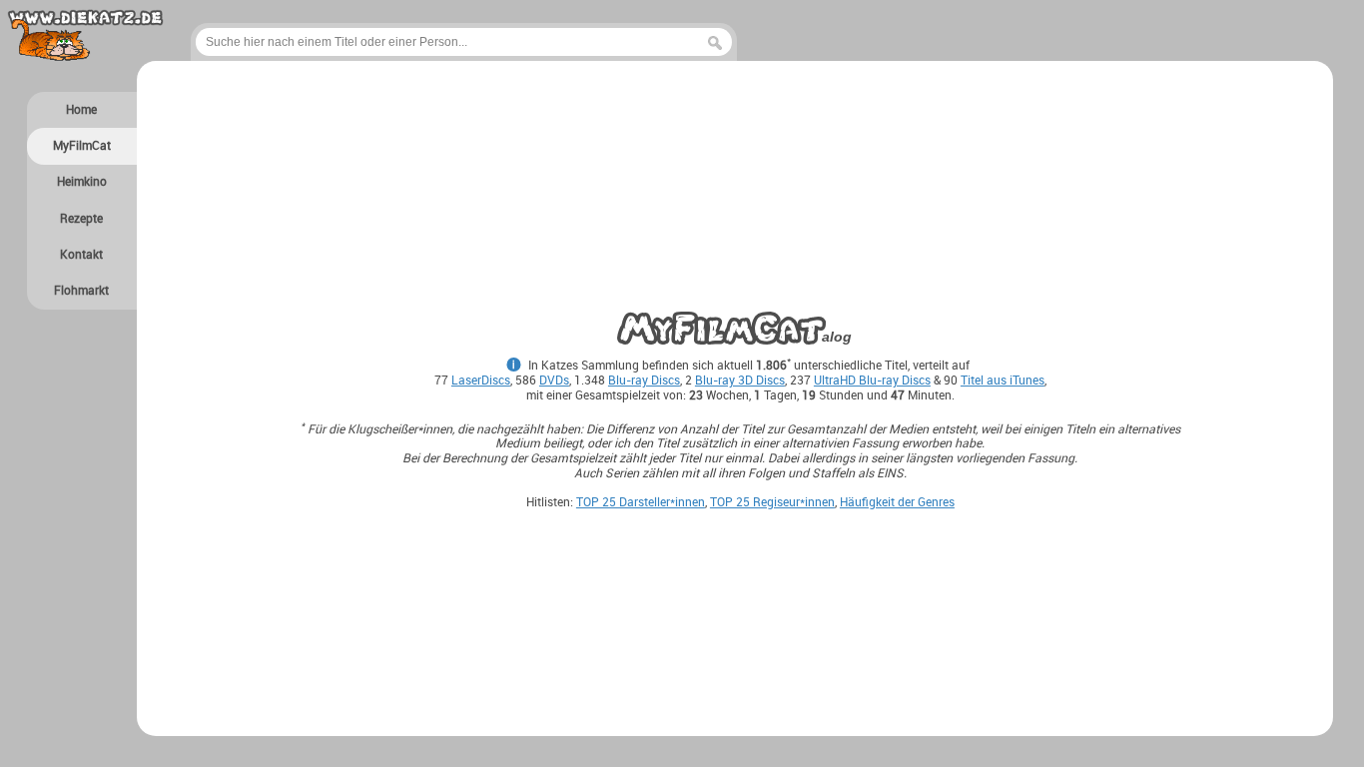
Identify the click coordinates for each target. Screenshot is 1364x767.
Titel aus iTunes (1002, 380)
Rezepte (81, 218)
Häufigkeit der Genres (897, 501)
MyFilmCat (82, 145)
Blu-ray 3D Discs (740, 380)
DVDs (554, 380)
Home (81, 109)
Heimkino (82, 181)
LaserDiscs (480, 380)
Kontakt (81, 254)
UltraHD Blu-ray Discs (872, 380)
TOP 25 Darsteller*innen (640, 501)
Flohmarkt (81, 290)
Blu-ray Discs (644, 380)
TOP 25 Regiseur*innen (772, 501)
